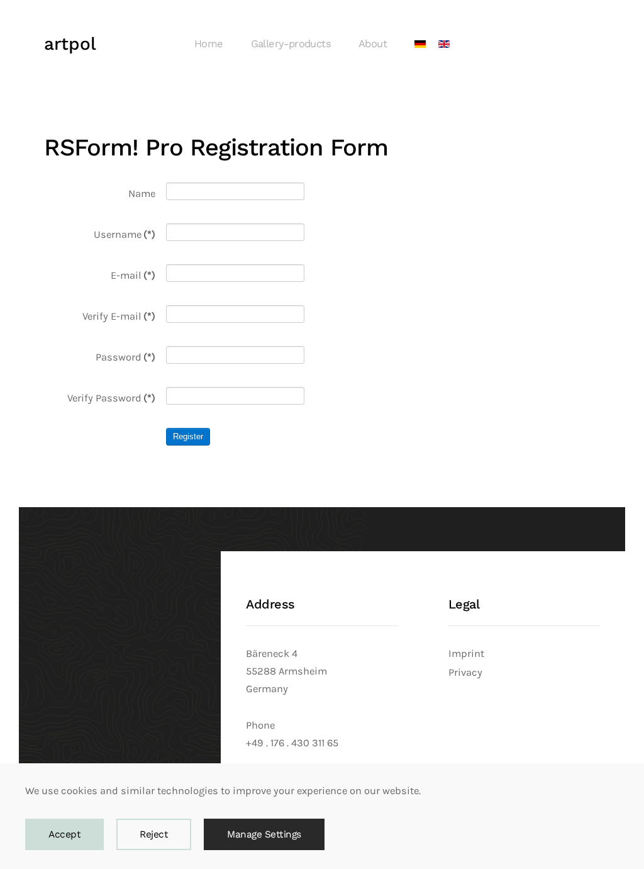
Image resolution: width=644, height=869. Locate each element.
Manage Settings (264, 834)
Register (188, 436)
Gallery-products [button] (291, 44)
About (372, 44)
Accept (64, 834)
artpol (70, 43)
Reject (154, 834)
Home (208, 44)
